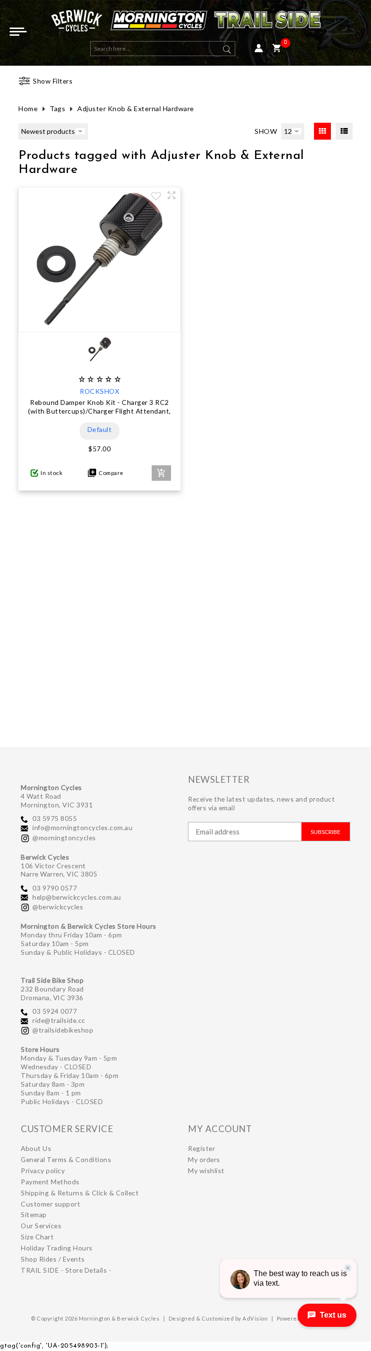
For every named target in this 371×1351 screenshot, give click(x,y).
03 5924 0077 (54, 1011)
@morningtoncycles (64, 838)
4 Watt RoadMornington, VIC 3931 (57, 800)
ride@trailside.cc (59, 1020)
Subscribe (326, 831)
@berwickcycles (57, 907)
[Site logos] (185, 23)
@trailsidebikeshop (62, 1030)
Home (28, 108)
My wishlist (206, 1170)
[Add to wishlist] (156, 197)
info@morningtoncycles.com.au (82, 827)
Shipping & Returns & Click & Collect (80, 1193)
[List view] (344, 131)
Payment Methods (50, 1182)
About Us (36, 1148)
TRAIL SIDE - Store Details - (66, 1270)
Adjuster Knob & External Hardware (135, 108)
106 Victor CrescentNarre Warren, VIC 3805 (59, 870)
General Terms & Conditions (66, 1159)
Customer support (50, 1204)
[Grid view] (322, 131)
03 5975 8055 (54, 818)
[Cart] (276, 48)
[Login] (259, 48)
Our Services (41, 1226)
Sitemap (34, 1214)
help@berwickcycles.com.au (76, 897)
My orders (204, 1159)
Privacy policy (43, 1170)
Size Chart (37, 1237)
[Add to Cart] (161, 473)
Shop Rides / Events (53, 1259)
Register (201, 1148)
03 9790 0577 (54, 888)
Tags (57, 108)
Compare (110, 473)
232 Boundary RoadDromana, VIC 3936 (52, 993)
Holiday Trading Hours (57, 1248)
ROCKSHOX (99, 391)
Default (99, 429)
